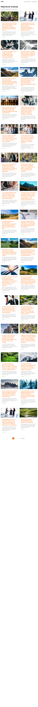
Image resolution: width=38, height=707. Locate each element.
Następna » (23, 438)
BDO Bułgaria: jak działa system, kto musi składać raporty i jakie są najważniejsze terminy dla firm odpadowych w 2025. (9, 252)
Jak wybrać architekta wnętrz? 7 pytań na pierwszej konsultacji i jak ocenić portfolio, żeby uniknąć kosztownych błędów (9, 54)
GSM (2, 1)
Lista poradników (27, 1)
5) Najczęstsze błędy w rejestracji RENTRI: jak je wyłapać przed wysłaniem (27, 421)
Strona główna (34, 1)
